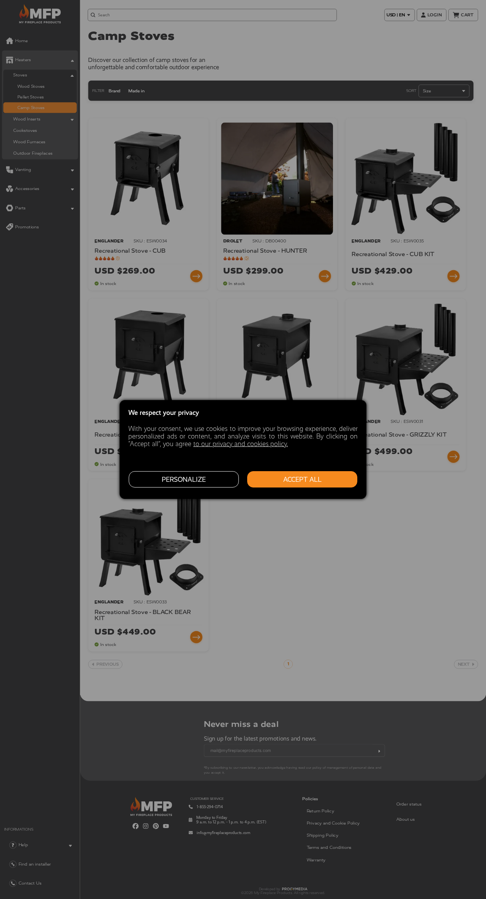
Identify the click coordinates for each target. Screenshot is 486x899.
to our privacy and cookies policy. (240, 444)
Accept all (302, 479)
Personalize (184, 479)
